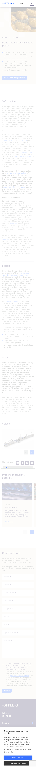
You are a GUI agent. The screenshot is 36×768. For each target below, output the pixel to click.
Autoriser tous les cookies (18, 757)
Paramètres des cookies (18, 763)
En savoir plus (8, 752)
